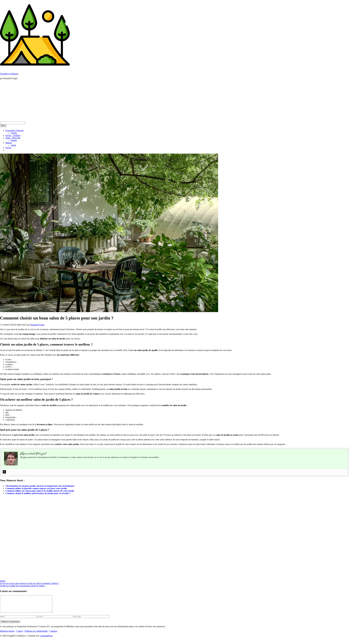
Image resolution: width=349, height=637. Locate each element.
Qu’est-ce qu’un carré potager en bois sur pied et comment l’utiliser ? (29, 583)
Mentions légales (7, 631)
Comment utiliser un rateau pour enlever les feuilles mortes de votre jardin (39, 491)
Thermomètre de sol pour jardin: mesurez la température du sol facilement (39, 486)
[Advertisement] (174, 101)
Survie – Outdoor (12, 135)
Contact (19, 631)
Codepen (53, 631)
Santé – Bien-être (12, 138)
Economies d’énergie (14, 130)
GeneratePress (46, 636)
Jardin (13, 145)
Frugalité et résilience (9, 74)
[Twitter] (4, 471)
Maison (8, 143)
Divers (8, 147)
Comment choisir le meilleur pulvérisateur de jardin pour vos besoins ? (38, 493)
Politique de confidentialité (36, 631)
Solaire (14, 133)
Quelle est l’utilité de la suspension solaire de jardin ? (22, 586)
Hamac (14, 140)
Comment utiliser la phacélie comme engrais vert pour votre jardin (36, 488)
